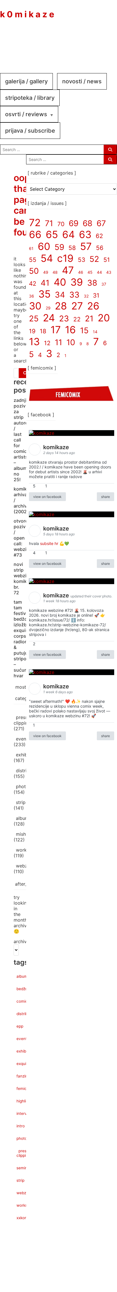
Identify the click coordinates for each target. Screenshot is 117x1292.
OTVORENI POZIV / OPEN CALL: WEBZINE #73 (23, 538)
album (22, 818)
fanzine (23, 1076)
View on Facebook (47, 497)
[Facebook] (71, 42)
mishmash (26, 834)
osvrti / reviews (26, 114)
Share (105, 497)
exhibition (26, 755)
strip (21, 802)
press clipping (22, 720)
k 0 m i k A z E (27, 14)
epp (19, 1026)
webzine (25, 866)
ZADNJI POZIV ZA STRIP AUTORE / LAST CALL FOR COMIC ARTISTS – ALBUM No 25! (21, 439)
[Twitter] (105, 42)
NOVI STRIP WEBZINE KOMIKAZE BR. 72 (24, 578)
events (23, 739)
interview (24, 1113)
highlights (25, 1101)
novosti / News (82, 81)
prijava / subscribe (30, 130)
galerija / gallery (26, 81)
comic (22, 1001)
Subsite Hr (49, 543)
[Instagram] (88, 42)
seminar (23, 1168)
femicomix (25, 1088)
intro (20, 1126)
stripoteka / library (30, 97)
